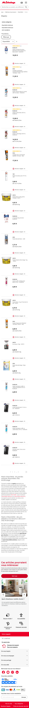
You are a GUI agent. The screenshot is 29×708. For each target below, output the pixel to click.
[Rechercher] (26, 7)
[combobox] (14, 7)
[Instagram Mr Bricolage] (13, 672)
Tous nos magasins (12, 647)
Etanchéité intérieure (7, 25)
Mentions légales (6, 706)
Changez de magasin (13, 645)
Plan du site (8, 703)
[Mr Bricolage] (8, 2)
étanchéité (14, 494)
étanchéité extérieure (20, 496)
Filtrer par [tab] (6, 37)
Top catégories (19, 703)
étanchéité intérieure (7, 496)
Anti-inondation (6, 30)
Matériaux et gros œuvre (10, 12)
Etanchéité (20, 12)
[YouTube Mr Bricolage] (8, 672)
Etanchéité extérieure (7, 27)
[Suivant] (26, 472)
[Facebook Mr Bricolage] (3, 672)
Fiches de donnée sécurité (20, 706)
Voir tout (14, 576)
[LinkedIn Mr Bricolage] (17, 672)
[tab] (15, 22)
